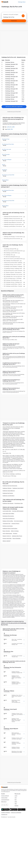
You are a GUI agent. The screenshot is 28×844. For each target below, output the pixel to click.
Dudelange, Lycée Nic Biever (8, 495)
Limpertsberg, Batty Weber (8, 513)
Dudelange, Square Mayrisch (9, 490)
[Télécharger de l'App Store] (13, 809)
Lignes (16, 795)
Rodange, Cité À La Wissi (8, 521)
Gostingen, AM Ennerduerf (17, 511)
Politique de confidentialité (16, 812)
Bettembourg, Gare (19, 503)
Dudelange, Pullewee (7, 488)
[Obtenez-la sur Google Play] (5, 809)
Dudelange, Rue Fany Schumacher (10, 485)
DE (2, 804)
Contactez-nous (4, 814)
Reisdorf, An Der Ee (7, 535)
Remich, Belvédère (16, 538)
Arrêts (16, 801)
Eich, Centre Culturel (18, 521)
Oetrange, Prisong (15, 523)
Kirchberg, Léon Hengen (8, 526)
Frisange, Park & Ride (7, 538)
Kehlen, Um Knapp (15, 530)
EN (6, 804)
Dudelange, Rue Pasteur (8, 493)
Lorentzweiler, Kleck (7, 511)
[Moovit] (5, 2)
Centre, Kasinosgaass (7, 533)
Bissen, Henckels (6, 530)
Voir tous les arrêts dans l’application (14, 106)
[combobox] (14, 15)
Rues (16, 799)
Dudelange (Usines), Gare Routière (10, 528)
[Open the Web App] (21, 809)
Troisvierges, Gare (6, 523)
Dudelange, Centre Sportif (18, 488)
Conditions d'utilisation (5, 812)
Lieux (16, 797)
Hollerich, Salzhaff (6, 540)
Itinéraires (16, 805)
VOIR (24, 216)
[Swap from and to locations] (23, 15)
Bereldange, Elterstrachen (8, 516)
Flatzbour (15, 533)
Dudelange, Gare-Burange (8, 503)
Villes (16, 803)
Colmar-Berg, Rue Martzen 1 (9, 518)
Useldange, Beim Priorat (17, 535)
